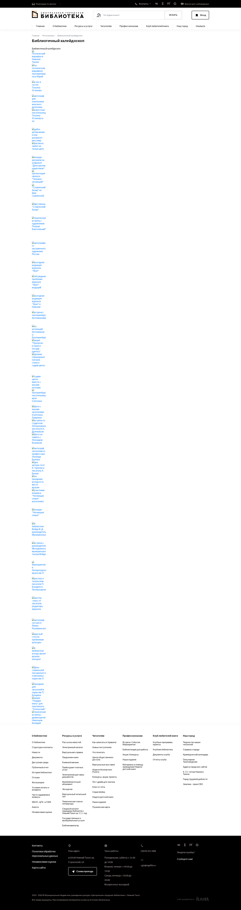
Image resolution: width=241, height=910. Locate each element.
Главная (40, 26)
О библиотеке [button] (60, 26)
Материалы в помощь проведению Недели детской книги (133, 766)
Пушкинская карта (101, 807)
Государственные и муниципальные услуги (73, 819)
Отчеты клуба (159, 759)
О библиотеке (38, 742)
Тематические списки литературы (72, 802)
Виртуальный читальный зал (74, 795)
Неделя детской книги (102, 797)
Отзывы (36, 777)
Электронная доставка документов (73, 775)
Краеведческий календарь (195, 754)
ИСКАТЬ (173, 15)
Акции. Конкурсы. (131, 754)
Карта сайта (39, 867)
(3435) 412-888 (148, 851)
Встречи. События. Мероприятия (131, 743)
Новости (36, 752)
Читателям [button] (106, 26)
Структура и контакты (42, 747)
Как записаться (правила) (104, 742)
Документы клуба (161, 754)
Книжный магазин (70, 762)
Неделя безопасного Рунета (102, 770)
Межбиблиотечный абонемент (71, 783)
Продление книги (70, 757)
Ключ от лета (98, 787)
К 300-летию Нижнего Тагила (193, 773)
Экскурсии (67, 789)
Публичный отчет (40, 767)
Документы (37, 757)
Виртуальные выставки (103, 764)
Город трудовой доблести (195, 779)
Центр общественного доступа (102, 758)
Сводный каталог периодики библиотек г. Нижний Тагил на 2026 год (74, 811)
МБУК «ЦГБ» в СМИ (41, 802)
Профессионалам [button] (129, 26)
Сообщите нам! (185, 859)
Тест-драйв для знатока (103, 782)
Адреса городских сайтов (195, 767)
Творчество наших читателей (192, 743)
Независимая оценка (42, 812)
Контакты (37, 845)
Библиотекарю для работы (135, 749)
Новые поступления (101, 747)
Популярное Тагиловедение (190, 760)
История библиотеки (42, 772)
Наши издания (99, 802)
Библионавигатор (70, 825)
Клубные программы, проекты (163, 743)
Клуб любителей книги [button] (157, 26)
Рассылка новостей (71, 742)
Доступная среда (40, 762)
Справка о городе (191, 749)
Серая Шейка (98, 792)
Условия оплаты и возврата (40, 788)
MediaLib (200, 26)
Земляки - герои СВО (193, 784)
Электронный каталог (72, 747)
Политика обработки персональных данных (45, 853)
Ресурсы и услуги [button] (83, 26)
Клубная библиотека (163, 749)
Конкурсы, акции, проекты (104, 777)
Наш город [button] (182, 26)
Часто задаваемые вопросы (41, 796)
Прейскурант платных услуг (72, 768)
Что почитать (98, 752)
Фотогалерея (48, 35)
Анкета (35, 807)
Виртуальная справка (72, 752)
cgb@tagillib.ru (148, 865)
